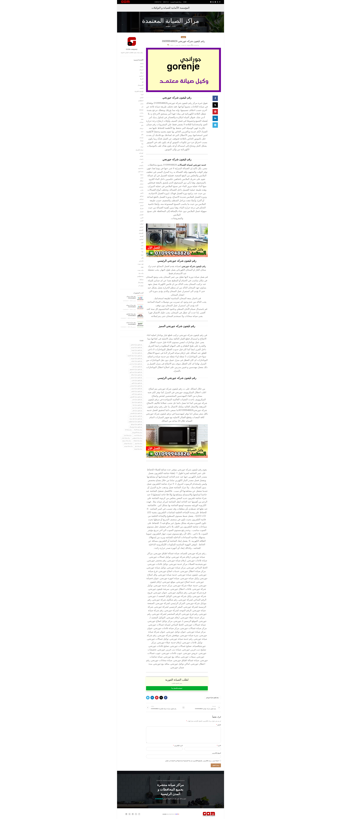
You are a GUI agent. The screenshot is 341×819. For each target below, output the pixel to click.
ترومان (141, 128)
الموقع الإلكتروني (216, 753)
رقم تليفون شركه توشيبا (136, 350)
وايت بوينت (140, 270)
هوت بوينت (140, 264)
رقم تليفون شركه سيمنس (136, 377)
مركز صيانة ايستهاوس (137, 438)
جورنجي (168, 26)
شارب (141, 190)
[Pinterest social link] (215, 2)
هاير (142, 258)
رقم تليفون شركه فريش (136, 388)
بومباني (141, 122)
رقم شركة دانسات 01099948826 (131, 323)
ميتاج (142, 248)
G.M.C (141, 66)
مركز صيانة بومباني (128, 443)
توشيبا (141, 140)
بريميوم (141, 116)
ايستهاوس (140, 100)
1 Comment (126, 300)
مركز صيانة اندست (138, 435)
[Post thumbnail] (140, 299)
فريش (141, 205)
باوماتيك (141, 110)
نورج (142, 255)
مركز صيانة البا (128, 429)
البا (142, 82)
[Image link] (209, 814)
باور (142, 106)
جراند (142, 147)
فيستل (141, 211)
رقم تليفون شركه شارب (136, 380)
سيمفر (141, 184)
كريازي (141, 227)
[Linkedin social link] (213, 2)
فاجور (141, 193)
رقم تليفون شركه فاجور (137, 383)
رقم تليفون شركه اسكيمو (136, 344)
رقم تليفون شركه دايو (137, 366)
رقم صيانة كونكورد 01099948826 (131, 314)
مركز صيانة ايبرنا (127, 435)
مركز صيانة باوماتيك (137, 440)
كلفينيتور (141, 230)
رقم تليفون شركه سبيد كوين (136, 372)
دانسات (141, 159)
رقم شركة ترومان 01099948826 (131, 306)
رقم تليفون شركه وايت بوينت (135, 418)
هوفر (142, 267)
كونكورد (141, 239)
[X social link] (217, 2)
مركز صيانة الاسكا (138, 429)
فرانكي (141, 199)
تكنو (142, 134)
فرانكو (141, 196)
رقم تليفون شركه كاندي (137, 394)
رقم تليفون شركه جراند (137, 353)
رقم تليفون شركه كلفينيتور (136, 397)
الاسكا (141, 79)
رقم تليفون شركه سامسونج (136, 369)
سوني (141, 177)
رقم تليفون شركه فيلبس (136, 391)
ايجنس (141, 97)
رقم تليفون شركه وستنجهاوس (135, 421)
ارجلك (141, 73)
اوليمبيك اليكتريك (139, 91)
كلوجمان (141, 233)
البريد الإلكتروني (178, 745)
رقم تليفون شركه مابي (137, 399)
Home (173, 26)
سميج (141, 174)
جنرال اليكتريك (139, 150)
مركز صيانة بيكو (138, 446)
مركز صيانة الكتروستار (137, 432)
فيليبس (141, 214)
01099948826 (159, 799)
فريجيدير (141, 202)
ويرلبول (141, 279)
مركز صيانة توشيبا (138, 449)
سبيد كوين (140, 171)
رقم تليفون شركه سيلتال (136, 375)
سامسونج (140, 168)
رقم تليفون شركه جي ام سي (135, 364)
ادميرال (141, 69)
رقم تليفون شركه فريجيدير (136, 386)
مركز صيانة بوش (138, 443)
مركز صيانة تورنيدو (128, 446)
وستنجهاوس (140, 276)
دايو (142, 162)
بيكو (142, 125)
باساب (141, 103)
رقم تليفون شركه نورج (137, 408)
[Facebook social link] (220, 2)
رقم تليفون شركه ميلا (137, 405)
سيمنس (141, 187)
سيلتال (141, 181)
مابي (142, 245)
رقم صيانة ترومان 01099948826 (131, 297)
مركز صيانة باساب (126, 438)
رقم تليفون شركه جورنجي (212, 697)
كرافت (141, 224)
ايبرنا (142, 94)
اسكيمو (141, 76)
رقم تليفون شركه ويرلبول (136, 424)
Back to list (183, 707)
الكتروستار (140, 85)
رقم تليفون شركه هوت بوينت (135, 416)
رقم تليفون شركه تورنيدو (136, 347)
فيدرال (141, 208)
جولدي (141, 156)
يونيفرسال (140, 282)
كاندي (141, 221)
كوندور (141, 236)
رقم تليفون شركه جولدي (136, 361)
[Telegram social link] (211, 2)
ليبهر (142, 242)
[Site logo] (125, 2)
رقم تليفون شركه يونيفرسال (136, 427)
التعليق (218, 725)
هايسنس (141, 261)
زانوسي (141, 165)
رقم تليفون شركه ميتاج (137, 402)
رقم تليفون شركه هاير (137, 410)
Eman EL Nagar (185, 45)
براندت (141, 113)
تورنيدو (141, 137)
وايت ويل (140, 273)
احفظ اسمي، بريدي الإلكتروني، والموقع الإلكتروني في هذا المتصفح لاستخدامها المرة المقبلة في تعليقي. (192, 761)
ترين (142, 131)
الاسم (219, 745)
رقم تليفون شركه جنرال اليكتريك (134, 355)
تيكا (142, 144)
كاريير (141, 218)
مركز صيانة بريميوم (126, 440)
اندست (141, 88)
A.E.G (141, 63)
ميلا (142, 251)
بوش (142, 119)
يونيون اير (140, 285)
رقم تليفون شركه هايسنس (136, 413)
